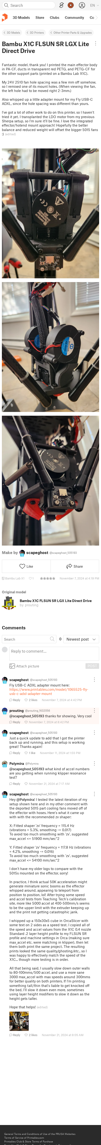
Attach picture (27, 666)
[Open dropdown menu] (95, 43)
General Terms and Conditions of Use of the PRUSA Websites (39, 1133)
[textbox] (54, 654)
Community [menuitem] (74, 17)
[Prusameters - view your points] (71, 5)
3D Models (13, 32)
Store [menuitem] (39, 17)
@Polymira (25, 799)
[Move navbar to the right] (96, 17)
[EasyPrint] (61, 5)
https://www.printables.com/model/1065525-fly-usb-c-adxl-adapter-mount (48, 691)
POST (92, 666)
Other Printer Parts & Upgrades (73, 32)
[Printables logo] (5, 17)
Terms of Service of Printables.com (24, 1137)
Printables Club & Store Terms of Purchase (28, 1141)
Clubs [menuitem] (54, 17)
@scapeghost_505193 (26, 716)
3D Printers (37, 32)
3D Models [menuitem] (21, 17)
